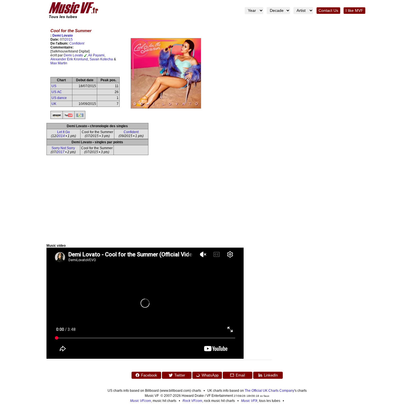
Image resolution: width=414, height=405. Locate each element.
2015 (69, 39)
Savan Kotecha (101, 59)
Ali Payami (96, 55)
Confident (76, 43)
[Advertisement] (207, 201)
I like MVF (354, 10)
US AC (57, 92)
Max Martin (58, 63)
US (54, 86)
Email (240, 375)
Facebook (149, 375)
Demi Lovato (62, 36)
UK (54, 104)
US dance (59, 98)
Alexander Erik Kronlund (69, 59)
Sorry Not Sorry (63, 148)
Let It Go (63, 132)
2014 (61, 136)
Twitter (179, 375)
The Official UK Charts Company (269, 391)
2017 (60, 152)
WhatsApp (210, 375)
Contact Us (328, 10)
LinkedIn (271, 375)
